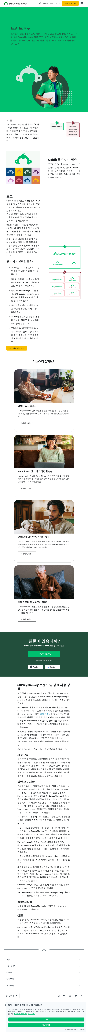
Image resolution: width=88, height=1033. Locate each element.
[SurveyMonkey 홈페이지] (15, 3)
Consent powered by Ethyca (73, 1029)
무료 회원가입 (70, 3)
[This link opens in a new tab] (58, 995)
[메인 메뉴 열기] (82, 3)
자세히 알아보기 (27, 423)
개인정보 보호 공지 (20, 1014)
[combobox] (11, 995)
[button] (44, 959)
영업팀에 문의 (48, 3)
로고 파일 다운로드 (16, 348)
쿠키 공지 (31, 1014)
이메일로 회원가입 (44, 654)
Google (52, 667)
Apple (35, 667)
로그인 (57, 3)
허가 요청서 (45, 714)
